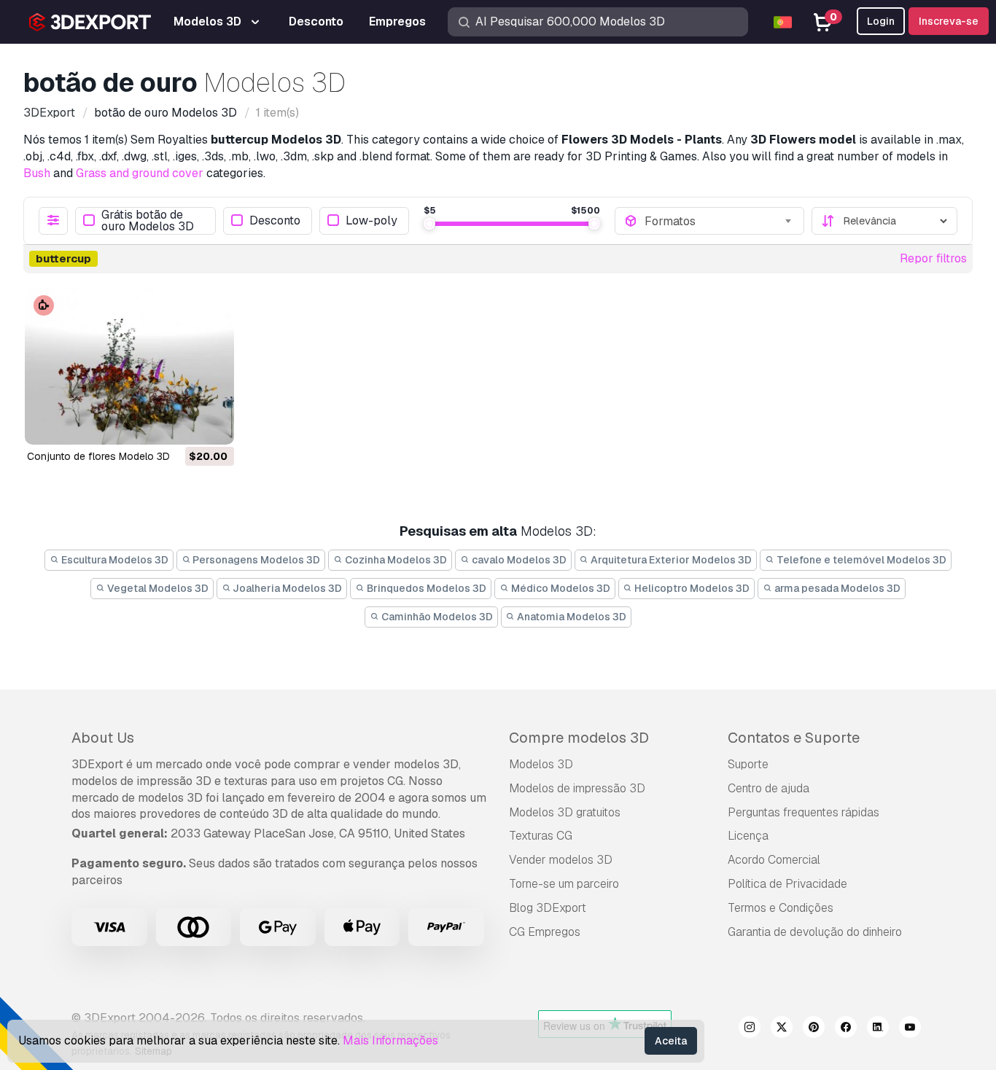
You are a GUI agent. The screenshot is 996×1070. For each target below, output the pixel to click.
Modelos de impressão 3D (577, 788)
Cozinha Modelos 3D (395, 559)
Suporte (748, 764)
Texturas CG (540, 835)
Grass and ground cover (139, 173)
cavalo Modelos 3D (518, 559)
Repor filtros (933, 258)
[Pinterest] (813, 1029)
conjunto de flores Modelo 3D (98, 456)
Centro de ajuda (768, 788)
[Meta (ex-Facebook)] (845, 1029)
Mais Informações (390, 1040)
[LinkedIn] (877, 1029)
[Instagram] (749, 1029)
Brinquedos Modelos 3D (425, 588)
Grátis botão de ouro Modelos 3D (147, 221)
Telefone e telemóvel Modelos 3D (860, 559)
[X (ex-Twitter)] (781, 1029)
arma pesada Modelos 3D (836, 588)
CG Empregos (544, 932)
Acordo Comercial (774, 859)
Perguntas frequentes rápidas (803, 812)
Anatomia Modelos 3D (570, 616)
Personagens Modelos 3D (255, 559)
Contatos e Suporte (794, 737)
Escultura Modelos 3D (113, 559)
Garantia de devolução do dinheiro (815, 932)
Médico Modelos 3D (559, 588)
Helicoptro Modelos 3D (691, 588)
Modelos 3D (541, 764)
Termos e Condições (780, 907)
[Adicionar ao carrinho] (183, 424)
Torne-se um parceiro (564, 883)
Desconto (274, 220)
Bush (36, 173)
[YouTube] (910, 1029)
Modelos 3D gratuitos (564, 812)
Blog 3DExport (547, 907)
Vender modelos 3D (560, 859)
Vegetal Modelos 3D (157, 588)
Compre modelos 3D (579, 737)
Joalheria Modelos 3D (286, 588)
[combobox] (719, 220)
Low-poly (371, 220)
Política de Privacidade (787, 883)
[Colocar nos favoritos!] (213, 424)
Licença (748, 835)
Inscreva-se (949, 21)
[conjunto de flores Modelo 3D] (129, 366)
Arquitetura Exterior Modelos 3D (670, 559)
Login (881, 21)
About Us (102, 737)
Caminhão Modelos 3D (436, 616)
